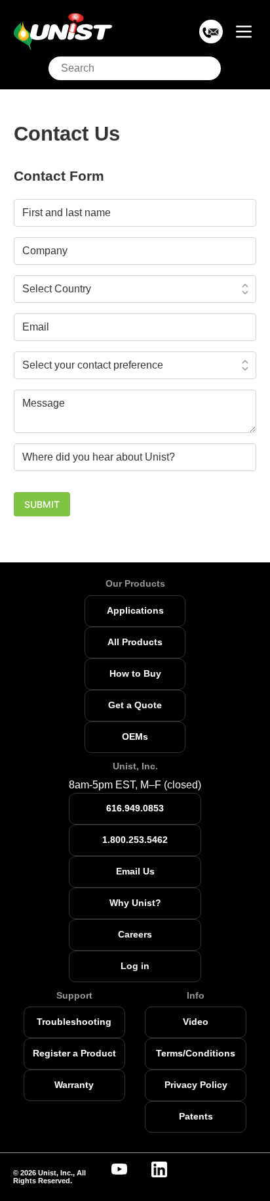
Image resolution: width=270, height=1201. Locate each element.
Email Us (135, 871)
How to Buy (135, 673)
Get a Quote (135, 705)
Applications (135, 610)
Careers (135, 934)
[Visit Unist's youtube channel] (127, 1169)
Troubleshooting (74, 1021)
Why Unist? (135, 902)
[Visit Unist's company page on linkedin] (167, 1169)
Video (195, 1021)
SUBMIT (42, 504)
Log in (135, 966)
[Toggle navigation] (244, 32)
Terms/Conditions (195, 1053)
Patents (196, 1116)
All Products (135, 642)
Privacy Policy (195, 1084)
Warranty (74, 1084)
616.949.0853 (135, 808)
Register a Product (74, 1053)
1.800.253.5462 (135, 839)
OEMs (135, 736)
